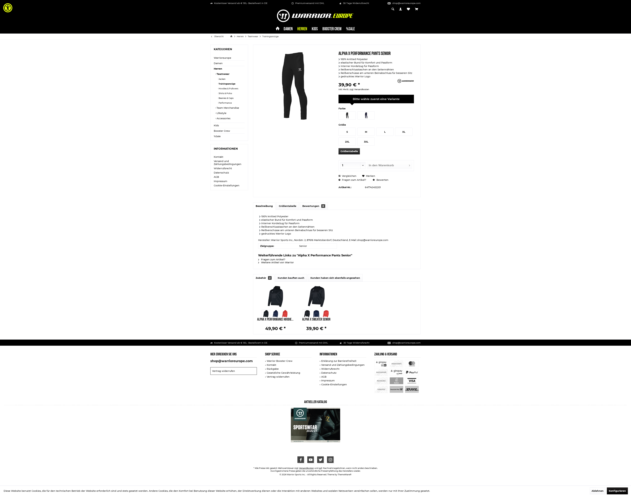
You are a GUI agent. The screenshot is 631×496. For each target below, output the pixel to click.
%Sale (217, 136)
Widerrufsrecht (223, 168)
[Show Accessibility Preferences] (7, 7)
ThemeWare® (344, 474)
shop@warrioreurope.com (406, 3)
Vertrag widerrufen (223, 371)
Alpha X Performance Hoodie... (275, 320)
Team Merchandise (227, 107)
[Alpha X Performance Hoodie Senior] (275, 296)
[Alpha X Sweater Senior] (316, 296)
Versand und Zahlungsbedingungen (227, 163)
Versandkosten (306, 468)
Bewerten (382, 179)
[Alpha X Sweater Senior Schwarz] (307, 314)
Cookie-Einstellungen (226, 185)
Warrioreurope (222, 57)
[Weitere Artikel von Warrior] (405, 81)
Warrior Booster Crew (279, 361)
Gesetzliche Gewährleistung (283, 372)
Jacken (221, 79)
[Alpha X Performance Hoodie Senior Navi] (275, 314)
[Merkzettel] (408, 9)
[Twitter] (320, 459)
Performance (225, 103)
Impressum (220, 181)
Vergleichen (348, 175)
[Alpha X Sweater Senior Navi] (316, 314)
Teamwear (222, 74)
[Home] (277, 29)
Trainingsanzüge (226, 84)
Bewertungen (313, 206)
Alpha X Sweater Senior (316, 320)
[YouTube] (310, 459)
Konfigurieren (617, 490)
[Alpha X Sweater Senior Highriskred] (325, 314)
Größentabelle (349, 151)
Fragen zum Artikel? (353, 179)
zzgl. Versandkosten (359, 89)
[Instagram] (330, 459)
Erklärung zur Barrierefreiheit (338, 361)
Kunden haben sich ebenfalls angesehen (335, 277)
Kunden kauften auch (291, 277)
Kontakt (218, 156)
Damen (218, 63)
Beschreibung (264, 206)
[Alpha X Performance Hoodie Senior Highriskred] (284, 314)
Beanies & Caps (226, 98)
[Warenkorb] (416, 9)
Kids (216, 125)
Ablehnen (598, 490)
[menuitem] (416, 9)
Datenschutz (221, 172)
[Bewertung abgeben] (368, 80)
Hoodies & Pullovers (228, 88)
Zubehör (263, 277)
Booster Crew (222, 130)
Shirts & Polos (225, 93)
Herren (218, 68)
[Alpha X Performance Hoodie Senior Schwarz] (266, 314)
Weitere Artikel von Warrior (277, 262)
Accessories (223, 118)
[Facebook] (300, 459)
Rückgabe (273, 368)
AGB (216, 176)
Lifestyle (221, 113)
